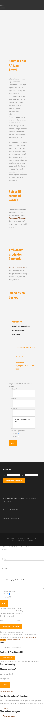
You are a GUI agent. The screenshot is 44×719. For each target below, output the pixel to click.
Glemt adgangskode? (7, 691)
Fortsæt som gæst (9, 716)
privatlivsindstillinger (29, 637)
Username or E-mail (6, 674)
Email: (22, 475)
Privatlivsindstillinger (13, 640)
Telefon (15, 408)
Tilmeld (5, 708)
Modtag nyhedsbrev (18, 431)
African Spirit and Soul (17, 268)
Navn (14, 389)
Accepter (3, 640)
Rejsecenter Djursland (17, 218)
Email (14, 398)
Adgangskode (4, 679)
